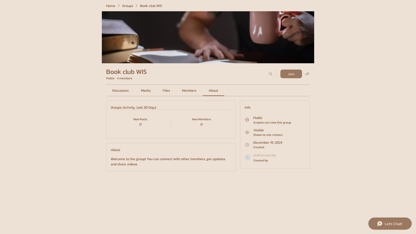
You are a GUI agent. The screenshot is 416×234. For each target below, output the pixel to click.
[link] (120, 90)
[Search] (270, 74)
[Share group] (307, 73)
